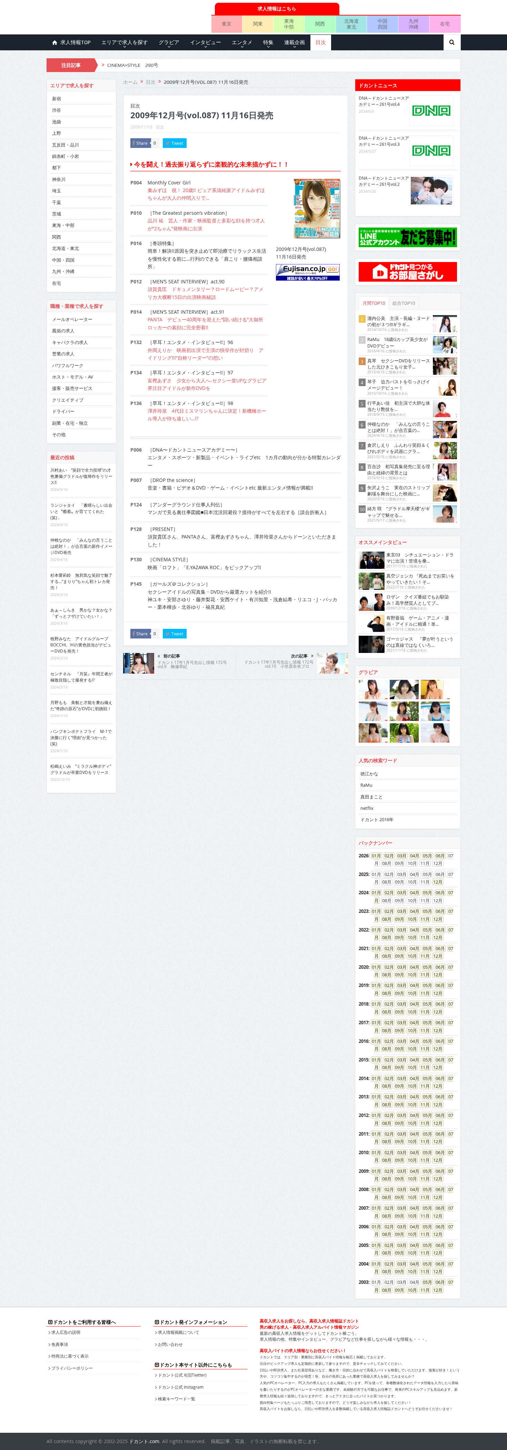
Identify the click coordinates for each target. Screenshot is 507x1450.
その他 (59, 434)
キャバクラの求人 (70, 342)
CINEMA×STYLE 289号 (132, 65)
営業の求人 (63, 354)
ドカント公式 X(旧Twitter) (182, 1375)
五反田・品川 (65, 145)
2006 (363, 1227)
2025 (363, 874)
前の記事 (171, 656)
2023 (363, 911)
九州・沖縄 (63, 271)
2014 (363, 1078)
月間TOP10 (373, 303)
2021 (363, 948)
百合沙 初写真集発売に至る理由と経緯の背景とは (398, 469)
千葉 (56, 202)
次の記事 (299, 656)
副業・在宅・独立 (70, 423)
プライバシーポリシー (72, 1368)
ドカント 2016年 (377, 819)
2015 (363, 1060)
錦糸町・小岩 (65, 156)
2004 (363, 1264)
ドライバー (63, 411)
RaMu (366, 785)
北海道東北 (351, 24)
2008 (363, 1189)
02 (387, 856)
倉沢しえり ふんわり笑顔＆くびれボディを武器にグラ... (398, 448)
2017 (363, 1022)
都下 (56, 167)
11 (422, 919)
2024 (363, 892)
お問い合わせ (170, 1344)
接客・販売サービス (72, 388)
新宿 (56, 98)
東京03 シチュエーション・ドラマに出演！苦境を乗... (420, 558)
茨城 (56, 214)
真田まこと (371, 797)
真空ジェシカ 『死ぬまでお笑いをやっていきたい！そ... (420, 579)
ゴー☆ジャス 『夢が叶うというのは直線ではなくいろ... (420, 642)
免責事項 (59, 1344)
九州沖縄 (413, 24)
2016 (363, 1041)
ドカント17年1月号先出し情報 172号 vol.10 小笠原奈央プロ (279, 664)
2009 (363, 1171)
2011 (363, 1134)
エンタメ (242, 42)
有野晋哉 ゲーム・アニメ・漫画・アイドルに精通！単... (417, 621)
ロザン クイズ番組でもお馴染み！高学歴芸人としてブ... (417, 600)
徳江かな (369, 774)
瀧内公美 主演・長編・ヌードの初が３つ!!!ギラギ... (398, 321)
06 (438, 856)
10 (410, 919)
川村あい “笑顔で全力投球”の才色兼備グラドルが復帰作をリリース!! (81, 476)
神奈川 (59, 179)
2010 (363, 1152)
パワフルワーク (67, 365)
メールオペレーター (72, 319)
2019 (363, 985)
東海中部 (289, 24)
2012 (363, 1115)
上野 (56, 133)
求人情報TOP (75, 42)
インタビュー (205, 42)
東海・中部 (63, 225)
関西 (320, 23)
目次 (321, 42)
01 (374, 856)
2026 (363, 856)
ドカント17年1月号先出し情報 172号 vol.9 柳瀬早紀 (192, 664)
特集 (268, 42)
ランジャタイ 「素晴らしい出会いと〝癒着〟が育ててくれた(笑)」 (81, 511)
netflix (367, 808)
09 (397, 919)
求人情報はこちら (277, 8)
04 (412, 856)
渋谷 (56, 110)
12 (435, 882)
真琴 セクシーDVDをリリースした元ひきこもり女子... (398, 364)
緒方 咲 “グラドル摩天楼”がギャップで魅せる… (398, 511)
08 (384, 919)
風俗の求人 (63, 331)
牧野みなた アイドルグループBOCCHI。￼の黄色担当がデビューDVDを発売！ (80, 645)
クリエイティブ (67, 400)
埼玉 (56, 191)
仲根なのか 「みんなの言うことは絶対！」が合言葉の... (398, 427)
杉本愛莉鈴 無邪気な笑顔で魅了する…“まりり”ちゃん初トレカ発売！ (81, 581)
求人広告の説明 (65, 1332)
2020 (363, 967)
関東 (258, 23)
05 (425, 856)
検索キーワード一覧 (176, 1398)
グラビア (169, 42)
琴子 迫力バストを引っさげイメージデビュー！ (398, 385)
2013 (363, 1097)
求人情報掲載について (178, 1332)
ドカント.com (144, 1441)
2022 (363, 930)
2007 (363, 1208)
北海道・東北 (65, 248)
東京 (226, 23)
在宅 (445, 23)
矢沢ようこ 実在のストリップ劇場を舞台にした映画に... (398, 490)
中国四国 (382, 24)
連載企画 (294, 42)
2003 (363, 1282)
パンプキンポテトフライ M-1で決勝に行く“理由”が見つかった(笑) (81, 737)
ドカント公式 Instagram (180, 1387)
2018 (363, 1004)
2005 (363, 1245)
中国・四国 (63, 260)
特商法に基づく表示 (70, 1356)
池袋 (56, 122)
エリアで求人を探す (124, 42)
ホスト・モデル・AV (72, 377)
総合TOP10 (403, 303)
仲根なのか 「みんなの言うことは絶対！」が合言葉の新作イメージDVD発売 (81, 546)
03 (399, 856)
